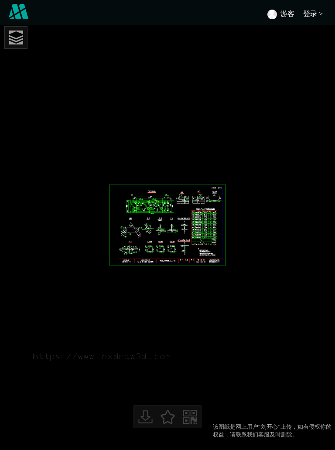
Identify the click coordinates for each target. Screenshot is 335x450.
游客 (287, 13)
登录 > (314, 13)
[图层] (15, 37)
